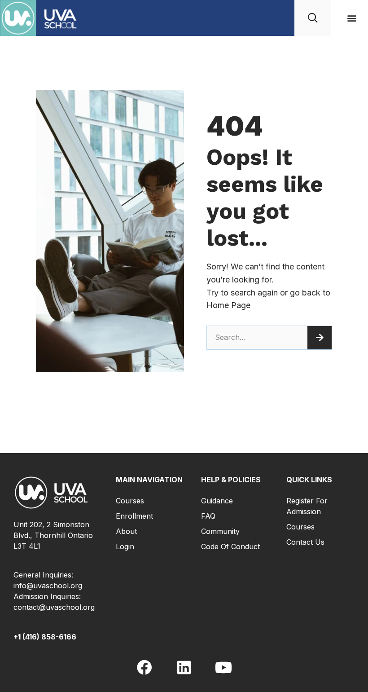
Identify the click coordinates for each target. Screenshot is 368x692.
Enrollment (134, 515)
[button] (351, 18)
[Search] (319, 337)
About (126, 531)
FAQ (208, 515)
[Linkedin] (184, 667)
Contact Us (305, 542)
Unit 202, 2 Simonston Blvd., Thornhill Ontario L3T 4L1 (53, 535)
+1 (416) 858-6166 (44, 636)
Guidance (217, 500)
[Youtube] (223, 667)
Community (220, 531)
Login (125, 546)
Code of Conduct (230, 546)
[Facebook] (144, 667)
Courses (130, 500)
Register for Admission (307, 506)
